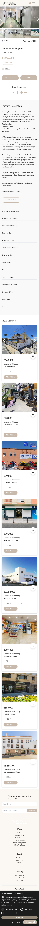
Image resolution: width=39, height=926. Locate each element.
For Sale (19, 833)
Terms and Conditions (19, 878)
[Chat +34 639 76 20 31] (30, 3)
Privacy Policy (19, 875)
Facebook (19, 858)
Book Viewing (8, 63)
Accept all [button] (19, 917)
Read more (10, 905)
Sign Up (32, 810)
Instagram (19, 860)
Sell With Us (19, 838)
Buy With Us (19, 835)
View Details (11, 377)
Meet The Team (19, 845)
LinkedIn (19, 863)
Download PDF (11, 200)
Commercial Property (12, 364)
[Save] (33, 356)
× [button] (37, 892)
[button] (19, 922)
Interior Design (19, 840)
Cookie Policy (19, 880)
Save (29, 78)
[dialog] (19, 908)
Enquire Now (10, 78)
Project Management (19, 843)
